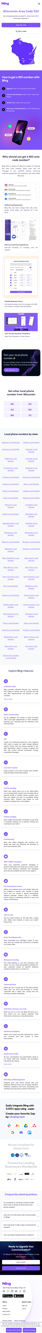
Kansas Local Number (31, 498)
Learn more (7, 1064)
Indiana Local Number (31, 491)
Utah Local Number (31, 623)
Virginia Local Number (31, 630)
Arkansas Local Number (31, 450)
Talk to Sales (8, 699)
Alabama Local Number (11, 442)
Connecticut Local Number (11, 469)
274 (29, 404)
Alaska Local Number (31, 442)
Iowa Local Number (10, 498)
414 (12, 409)
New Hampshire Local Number (10, 559)
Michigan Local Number (31, 524)
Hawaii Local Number (10, 484)
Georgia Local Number (31, 477)
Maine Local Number (11, 514)
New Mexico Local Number (11, 568)
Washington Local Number (11, 638)
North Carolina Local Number (11, 578)
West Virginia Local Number (31, 638)
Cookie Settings (29, 1330)
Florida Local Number (10, 477)
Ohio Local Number (10, 586)
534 (30, 409)
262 (12, 404)
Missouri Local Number (11, 542)
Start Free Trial (21, 25)
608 (12, 415)
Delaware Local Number (31, 469)
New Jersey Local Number (31, 559)
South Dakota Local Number (10, 615)
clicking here (17, 1116)
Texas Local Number (11, 623)
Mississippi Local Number (31, 534)
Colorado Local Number (31, 460)
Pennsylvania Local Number (31, 596)
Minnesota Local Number (10, 534)
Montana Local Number (31, 542)
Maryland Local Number (31, 515)
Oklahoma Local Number (31, 587)
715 (30, 415)
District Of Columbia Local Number (11, 657)
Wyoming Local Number (31, 647)
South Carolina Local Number (31, 606)
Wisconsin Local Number (10, 647)
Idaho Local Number (31, 484)
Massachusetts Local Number (11, 524)
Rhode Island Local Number (10, 606)
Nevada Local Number (31, 549)
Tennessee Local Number (31, 615)
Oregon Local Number (10, 595)
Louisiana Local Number (31, 506)
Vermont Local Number (11, 630)
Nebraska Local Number (11, 550)
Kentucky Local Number (11, 506)
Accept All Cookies (14, 1330)
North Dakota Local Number (31, 578)
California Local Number (11, 460)
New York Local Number (31, 568)
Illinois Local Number (11, 491)
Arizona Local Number (10, 449)
